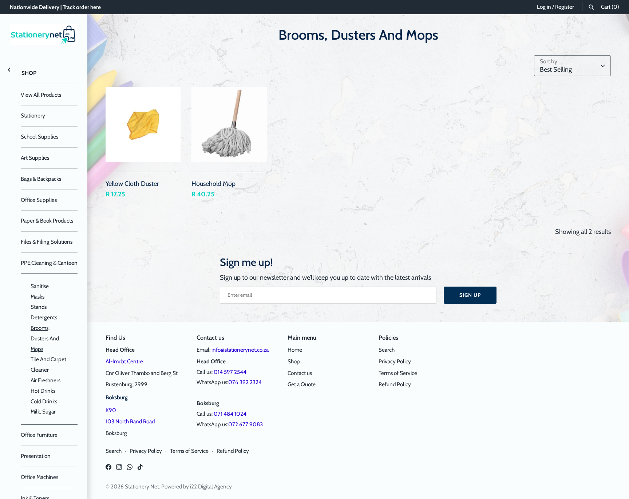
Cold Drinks (44, 401)
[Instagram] (119, 469)
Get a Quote (302, 384)
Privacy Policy (395, 361)
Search (387, 349)
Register (564, 6)
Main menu (302, 337)
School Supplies (39, 136)
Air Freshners (45, 380)
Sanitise (40, 286)
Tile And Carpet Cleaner (48, 364)
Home (295, 349)
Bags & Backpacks (41, 178)
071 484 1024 (230, 413)
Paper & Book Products (47, 220)
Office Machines (39, 477)
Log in (544, 6)
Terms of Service (398, 373)
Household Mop (213, 184)
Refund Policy (395, 384)
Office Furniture (39, 434)
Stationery (33, 115)
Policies (388, 337)
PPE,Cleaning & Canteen (49, 262)
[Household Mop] (228, 124)
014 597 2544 (230, 371)
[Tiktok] (140, 469)
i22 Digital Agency (211, 486)
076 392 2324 (245, 382)
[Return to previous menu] (9, 69)
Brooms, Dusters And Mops (45, 338)
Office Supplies (39, 199)
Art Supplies (35, 157)
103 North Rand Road (130, 421)
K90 (111, 410)
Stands (39, 306)
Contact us (300, 373)
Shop (28, 72)
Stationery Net (142, 486)
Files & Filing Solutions (46, 241)
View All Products (41, 94)
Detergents (44, 317)
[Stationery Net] (43, 34)
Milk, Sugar (43, 411)
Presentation (36, 455)
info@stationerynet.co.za (240, 349)
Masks (37, 296)
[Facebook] (108, 469)
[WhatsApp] (129, 469)
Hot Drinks (43, 390)
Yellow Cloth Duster (132, 184)
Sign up (470, 295)
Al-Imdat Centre (124, 361)
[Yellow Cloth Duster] (143, 124)
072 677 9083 (245, 424)
